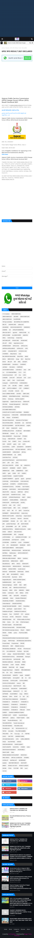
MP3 (4, 574)
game (14, 444)
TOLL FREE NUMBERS (21, 731)
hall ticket (5, 489)
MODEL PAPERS (12, 569)
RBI (23, 659)
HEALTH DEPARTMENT (23, 489)
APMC (10, 343)
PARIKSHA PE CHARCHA (20, 611)
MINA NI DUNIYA (7, 566)
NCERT (15, 585)
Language (20, 534)
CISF (25, 377)
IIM (12, 510)
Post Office (5, 635)
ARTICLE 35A (16, 346)
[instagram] (24, 781)
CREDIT (20, 385)
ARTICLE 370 (24, 346)
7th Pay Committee (7, 322)
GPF (8, 462)
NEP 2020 (5, 587)
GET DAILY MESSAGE (20, 449)
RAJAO (28, 654)
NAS (14, 582)
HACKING (18, 486)
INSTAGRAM (5, 518)
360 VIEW (16, 316)
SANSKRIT (27, 675)
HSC (14, 505)
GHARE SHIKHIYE (7, 452)
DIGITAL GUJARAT (19, 399)
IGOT (8, 510)
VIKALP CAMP (6, 752)
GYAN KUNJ (5, 481)
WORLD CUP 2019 (12, 765)
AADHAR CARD (12, 324)
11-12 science (6, 314)
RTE (3, 672)
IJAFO (20, 510)
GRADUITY (5, 468)
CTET (20, 388)
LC (13, 537)
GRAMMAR (12, 468)
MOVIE (27, 571)
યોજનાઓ (8, 110)
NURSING (5, 595)
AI (28, 332)
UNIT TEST (10, 736)
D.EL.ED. (17, 391)
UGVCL (4, 736)
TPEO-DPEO (5, 733)
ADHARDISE (5, 327)
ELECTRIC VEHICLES (19, 425)
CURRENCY (26, 388)
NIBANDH (21, 590)
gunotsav (28, 478)
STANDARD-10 (6, 702)
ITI (29, 521)
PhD (17, 622)
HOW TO (5, 505)
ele (23, 423)
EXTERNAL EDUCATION (8, 431)
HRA (10, 505)
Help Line (13, 492)
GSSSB (14, 473)
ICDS (19, 508)
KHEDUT (10, 532)
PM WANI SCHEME (21, 627)
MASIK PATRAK (6, 550)
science (19, 683)
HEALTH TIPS (6, 492)
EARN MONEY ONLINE (25, 415)
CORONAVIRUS (23, 383)
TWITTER (27, 733)
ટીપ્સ (17, 110)
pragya (4, 640)
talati (28, 717)
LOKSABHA (26, 542)
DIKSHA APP (26, 401)
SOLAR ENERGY (13, 694)
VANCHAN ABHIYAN (7, 744)
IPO (21, 521)
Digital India (5, 401)
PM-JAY (22, 630)
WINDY (4, 765)
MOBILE (4, 569)
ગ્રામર (26, 768)
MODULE (5, 571)
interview (26, 518)
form (19, 441)
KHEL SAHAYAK (18, 532)
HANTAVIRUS (12, 489)
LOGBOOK (13, 542)
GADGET (9, 444)
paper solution (18, 609)
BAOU (4, 359)
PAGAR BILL (26, 606)
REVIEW (23, 664)
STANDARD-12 (24, 702)
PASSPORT (16, 614)
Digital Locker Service (16, 401)
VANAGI (19, 741)
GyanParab (5, 484)
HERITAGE (20, 492)
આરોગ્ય (14, 110)
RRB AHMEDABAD (25, 670)
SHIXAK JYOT (16, 691)
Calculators (15, 364)
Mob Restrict (26, 566)
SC (26, 678)
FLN (25, 439)
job (16, 526)
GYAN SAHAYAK (24, 481)
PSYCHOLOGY (27, 648)
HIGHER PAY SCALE (15, 494)
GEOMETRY (28, 446)
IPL (17, 521)
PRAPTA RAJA (11, 640)
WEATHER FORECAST (14, 763)
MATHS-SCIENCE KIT (23, 553)
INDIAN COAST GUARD (8, 516)
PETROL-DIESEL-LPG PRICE (23, 619)
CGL (20, 375)
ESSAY (7, 428)
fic (17, 433)
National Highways (7, 585)
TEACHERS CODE (18, 725)
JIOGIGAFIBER (9, 526)
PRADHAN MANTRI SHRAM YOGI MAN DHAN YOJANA (15, 638)
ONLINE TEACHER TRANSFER (9, 606)
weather (5, 763)
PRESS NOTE (5, 646)
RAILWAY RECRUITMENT (19, 654)
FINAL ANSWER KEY (7, 436)
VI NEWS (23, 747)
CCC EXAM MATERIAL (11, 372)
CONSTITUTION (14, 383)
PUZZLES (19, 651)
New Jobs (5, 590)
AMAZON (25, 335)
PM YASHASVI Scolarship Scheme (11, 630)
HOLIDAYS (5, 500)
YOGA (9, 768)
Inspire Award (27, 516)
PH (13, 622)
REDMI (23, 662)
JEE (18, 524)
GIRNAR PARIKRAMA (7, 454)
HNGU (28, 497)
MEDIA (19, 558)
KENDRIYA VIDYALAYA (20, 529)
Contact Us (16, 929)
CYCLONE (10, 391)
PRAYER (22, 643)
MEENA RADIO (14, 561)
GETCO (29, 449)
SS (20, 696)
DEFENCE (5, 396)
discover (23, 929)
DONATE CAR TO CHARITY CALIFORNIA (12, 412)
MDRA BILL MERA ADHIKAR (9, 558)
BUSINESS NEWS (6, 364)
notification (11, 593)
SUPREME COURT (7, 715)
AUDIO (4, 351)
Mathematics (13, 553)
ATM (26, 348)
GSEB (13, 470)
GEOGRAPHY (20, 446)
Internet (19, 518)
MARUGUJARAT (19, 547)
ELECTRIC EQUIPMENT (8, 425)
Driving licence (6, 415)
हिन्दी (21, 768)
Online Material (6, 603)
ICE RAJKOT (25, 508)
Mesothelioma (6, 563)
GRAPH (24, 468)
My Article (14, 577)
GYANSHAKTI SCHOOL (8, 486)
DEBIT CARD (26, 393)
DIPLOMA (5, 404)
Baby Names (13, 353)
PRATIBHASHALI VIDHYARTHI (24, 640)
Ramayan (27, 656)
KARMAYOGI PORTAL (8, 529)
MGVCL (18, 563)
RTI (7, 672)
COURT (4, 385)
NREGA (21, 593)
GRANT (19, 468)
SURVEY (15, 715)
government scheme (21, 460)
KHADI (4, 532)
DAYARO (19, 393)
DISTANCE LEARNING (8, 407)
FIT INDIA (25, 436)
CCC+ (20, 372)
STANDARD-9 (14, 710)
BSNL (19, 361)
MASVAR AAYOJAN (16, 550)
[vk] (24, 788)
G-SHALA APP (26, 441)
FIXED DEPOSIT (11, 439)
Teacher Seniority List (19, 723)
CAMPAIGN (19, 367)
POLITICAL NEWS (23, 632)
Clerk (4, 380)
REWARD (5, 667)
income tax (26, 510)
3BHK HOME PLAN (24, 316)
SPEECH (26, 694)
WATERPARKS (22, 760)
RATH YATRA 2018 (7, 659)
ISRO (25, 521)
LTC (8, 545)
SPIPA (10, 696)
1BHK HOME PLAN (16, 314)
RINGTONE (11, 667)
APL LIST (5, 343)
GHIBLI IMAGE (16, 452)
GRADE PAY (27, 465)
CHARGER (5, 377)
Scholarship (5, 680)
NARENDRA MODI (7, 582)
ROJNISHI (17, 670)
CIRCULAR (19, 377)
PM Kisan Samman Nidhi (8, 627)
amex (17, 931)
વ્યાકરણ (4, 771)
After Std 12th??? (7, 332)
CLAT (29, 377)
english (28, 425)
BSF (15, 361)
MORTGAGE (20, 571)
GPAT (4, 462)
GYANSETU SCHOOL (23, 484)
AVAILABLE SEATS (12, 351)
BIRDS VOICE (11, 359)
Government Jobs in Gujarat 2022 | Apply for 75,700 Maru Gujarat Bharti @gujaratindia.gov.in (20, 869)
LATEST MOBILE (6, 537)
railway (9, 654)
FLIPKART (19, 439)
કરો (8, 115)
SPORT (15, 696)
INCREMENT (5, 513)
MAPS (28, 545)
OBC (10, 595)
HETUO (26, 492)
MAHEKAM (22, 545)
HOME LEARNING (14, 500)
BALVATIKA (20, 356)
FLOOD (4, 441)
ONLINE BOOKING (20, 601)
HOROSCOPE (6, 502)
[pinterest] (9, 788)
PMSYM (4, 632)
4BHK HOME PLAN (7, 319)
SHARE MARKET (23, 688)
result (12, 664)
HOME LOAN (23, 500)
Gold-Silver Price (7, 457)
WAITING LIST (13, 760)
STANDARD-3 (14, 704)
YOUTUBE (16, 768)
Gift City (24, 452)
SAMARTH (15, 675)
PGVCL (9, 622)
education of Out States (22, 420)
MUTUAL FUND (6, 577)
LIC (29, 537)
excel (20, 428)
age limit (15, 332)
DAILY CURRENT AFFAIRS (8, 393)
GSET (26, 470)
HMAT (23, 497)
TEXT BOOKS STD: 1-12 (21, 728)
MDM (15, 555)
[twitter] (9, 784)
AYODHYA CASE (23, 351)
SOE (26, 691)
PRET (12, 646)
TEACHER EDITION (7, 723)
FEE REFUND (5, 433)
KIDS (15, 534)
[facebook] (9, 781)
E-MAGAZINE (15, 415)
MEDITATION (6, 561)
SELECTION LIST (17, 686)
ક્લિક (6, 115)
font (9, 441)
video (28, 747)
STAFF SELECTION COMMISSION (10, 699)
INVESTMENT (6, 521)
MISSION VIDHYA (17, 566)
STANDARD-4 (23, 704)
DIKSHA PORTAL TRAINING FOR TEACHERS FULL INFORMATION (18, 809)
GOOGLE (15, 457)
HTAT (19, 505)
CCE (24, 372)
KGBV (29, 529)
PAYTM (11, 617)
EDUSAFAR (17, 423)
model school (21, 569)
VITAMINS (26, 757)
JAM (3, 524)
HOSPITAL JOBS (15, 502)
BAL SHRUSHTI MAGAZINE (9, 356)
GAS (19, 444)
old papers (23, 595)
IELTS (4, 510)
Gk (15, 454)
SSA (24, 696)
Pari (25, 609)
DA (22, 391)
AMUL (4, 338)
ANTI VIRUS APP (6, 340)
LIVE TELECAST (15, 539)
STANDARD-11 (15, 702)
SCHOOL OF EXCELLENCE (9, 683)
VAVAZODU (16, 747)
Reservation (5, 664)
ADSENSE (5, 330)
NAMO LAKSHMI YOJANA (19, 579)
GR (21, 465)
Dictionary (10, 399)
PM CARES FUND (18, 625)
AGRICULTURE (22, 332)
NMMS (27, 590)
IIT (16, 510)
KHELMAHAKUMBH (7, 534)
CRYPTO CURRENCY (12, 388)
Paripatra (5, 614)
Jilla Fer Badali (24, 524)
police (15, 632)
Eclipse (8, 417)
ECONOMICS (15, 417)
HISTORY (5, 497)
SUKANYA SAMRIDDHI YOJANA (16, 712)
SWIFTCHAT (5, 717)
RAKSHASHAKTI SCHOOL (9, 656)
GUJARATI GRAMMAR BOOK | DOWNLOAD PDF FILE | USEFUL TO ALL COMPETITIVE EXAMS (20, 911)
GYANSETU (13, 484)
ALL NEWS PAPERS (16, 335)
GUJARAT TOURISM (18, 476)
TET (13, 728)
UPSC (17, 739)
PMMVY (28, 630)
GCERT (13, 446)
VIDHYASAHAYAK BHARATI (9, 749)
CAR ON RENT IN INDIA (8, 369)
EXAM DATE (14, 428)
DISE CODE (25, 404)
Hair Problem (25, 486)
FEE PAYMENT (27, 431)
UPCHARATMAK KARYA (8, 739)
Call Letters (12, 367)
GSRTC (4, 473)
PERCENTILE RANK (7, 619)
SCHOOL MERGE (23, 680)
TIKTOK (4, 731)
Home (3, 48)
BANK (26, 356)
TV (22, 733)
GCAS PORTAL (6, 446)
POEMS (10, 632)
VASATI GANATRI (7, 747)
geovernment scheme (8, 449)
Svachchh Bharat (23, 715)
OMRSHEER (5, 598)
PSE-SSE (19, 648)
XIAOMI (4, 768)
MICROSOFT (25, 563)
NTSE (26, 593)
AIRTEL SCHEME (6, 335)
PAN (4, 609)
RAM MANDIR (20, 656)
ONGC (11, 598)
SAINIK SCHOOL (18, 672)
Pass (10, 614)
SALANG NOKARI (7, 675)
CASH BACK (19, 369)
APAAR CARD (15, 340)
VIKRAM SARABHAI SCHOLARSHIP (11, 755)
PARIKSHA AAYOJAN (7, 611)
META (13, 563)
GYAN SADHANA (14, 481)
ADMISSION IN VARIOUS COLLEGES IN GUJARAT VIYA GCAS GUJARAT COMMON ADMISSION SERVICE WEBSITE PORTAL (21, 856)
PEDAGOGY (18, 617)
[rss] (24, 784)
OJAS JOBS (16, 595)
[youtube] (9, 792)
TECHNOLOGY (6, 728)
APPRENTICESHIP (7, 346)
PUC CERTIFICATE (11, 651)
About (10, 929)
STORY (28, 710)
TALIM (4, 720)
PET (14, 619)
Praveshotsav (15, 643)
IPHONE (13, 521)
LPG (4, 545)
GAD (4, 444)
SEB (23, 683)
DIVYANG (17, 407)
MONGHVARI (12, 571)
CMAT (8, 380)
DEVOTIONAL (25, 396)
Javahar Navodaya (11, 524)
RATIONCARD (17, 659)
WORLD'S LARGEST (23, 765)
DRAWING (26, 412)
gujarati (17, 478)
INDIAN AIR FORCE (14, 513)
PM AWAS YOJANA (7, 625)
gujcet (22, 478)
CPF (9, 385)
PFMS (4, 622)
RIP (17, 667)
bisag (17, 359)
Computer (5, 383)
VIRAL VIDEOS (6, 757)
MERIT (21, 561)
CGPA (24, 375)
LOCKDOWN (6, 542)
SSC (28, 696)
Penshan (25, 617)
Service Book (6, 688)
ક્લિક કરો (27, 58)
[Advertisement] (17, 18)
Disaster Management (14, 404)
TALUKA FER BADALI (13, 720)
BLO (22, 359)
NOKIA (4, 593)
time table (10, 731)
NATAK (19, 582)
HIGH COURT (6, 494)
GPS (13, 462)
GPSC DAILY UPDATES (8, 465)
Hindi (24, 494)
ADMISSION (27, 327)
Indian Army (24, 513)
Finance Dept (17, 436)
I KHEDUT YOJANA (7, 508)
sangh (21, 675)
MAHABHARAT (14, 545)
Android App (11, 338)
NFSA (15, 590)
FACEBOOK (18, 431)
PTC (4, 651)
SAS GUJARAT (16, 678)
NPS (17, 593)
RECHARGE (17, 662)
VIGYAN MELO (21, 749)
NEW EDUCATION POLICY (20, 587)
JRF (19, 526)
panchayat (9, 609)
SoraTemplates (12, 934)
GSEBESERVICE (19, 470)
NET (10, 587)
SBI (22, 678)
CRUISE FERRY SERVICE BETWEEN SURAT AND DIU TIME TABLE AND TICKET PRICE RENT (21, 920)
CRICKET (27, 385)
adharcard (20, 324)
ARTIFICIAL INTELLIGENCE (9, 348)
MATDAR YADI (26, 550)
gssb (9, 473)
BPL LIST (10, 361)
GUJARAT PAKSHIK (7, 476)
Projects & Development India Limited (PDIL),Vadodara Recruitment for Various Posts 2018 (21, 878)
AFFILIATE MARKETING (18, 330)
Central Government (8, 375)
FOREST (14, 441)
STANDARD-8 (6, 710)
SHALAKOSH (14, 688)
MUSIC (22, 574)
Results (7, 48)
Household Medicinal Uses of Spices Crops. (20, 816)
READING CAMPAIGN (8, 662)
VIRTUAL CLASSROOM (16, 757)
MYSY (20, 577)
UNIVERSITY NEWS (19, 736)
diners (28, 929)
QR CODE (26, 651)
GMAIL (19, 454)
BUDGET (25, 361)
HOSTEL (23, 502)
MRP (8, 574)
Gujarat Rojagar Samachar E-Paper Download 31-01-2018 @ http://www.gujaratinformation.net (20, 886)
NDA (20, 585)
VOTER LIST (5, 760)
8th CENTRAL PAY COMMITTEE (21, 322)
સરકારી (4, 110)
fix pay (4, 439)
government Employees (8, 460)
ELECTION (28, 423)
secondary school (7, 686)
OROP (19, 606)
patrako (27, 614)
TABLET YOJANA (20, 717)
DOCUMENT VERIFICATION (9, 409)
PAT (22, 614)
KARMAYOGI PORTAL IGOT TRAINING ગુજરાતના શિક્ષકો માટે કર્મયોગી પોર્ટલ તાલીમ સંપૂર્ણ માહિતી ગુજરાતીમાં (20, 824)
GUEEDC (24, 473)
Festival (12, 433)
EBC (4, 417)
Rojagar (22, 667)
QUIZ (4, 654)
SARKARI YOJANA (7, 678)
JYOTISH (24, 526)
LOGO (19, 542)
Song (21, 694)
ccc (3, 372)
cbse (25, 369)
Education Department (8, 420)
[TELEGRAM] (24, 792)
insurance (13, 518)
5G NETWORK (17, 319)
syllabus (12, 717)
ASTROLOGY (20, 348)
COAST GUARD (20, 380)
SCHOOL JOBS (14, 680)
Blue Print (27, 359)
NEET (25, 585)
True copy (17, 733)
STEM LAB (22, 710)
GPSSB (16, 465)
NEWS (10, 590)
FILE (21, 433)
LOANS (22, 539)
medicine (25, 558)
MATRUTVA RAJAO (7, 555)
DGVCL (4, 399)
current (4, 391)
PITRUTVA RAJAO (24, 622)
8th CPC (4, 324)
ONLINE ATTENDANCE (20, 598)
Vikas (12, 752)
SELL (24, 686)
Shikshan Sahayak (7, 691)
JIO (3, 526)
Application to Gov (18, 343)
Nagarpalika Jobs (7, 579)
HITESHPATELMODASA (14, 497)
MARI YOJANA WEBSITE (8, 547)
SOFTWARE (5, 694)
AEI (10, 330)
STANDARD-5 (6, 707)
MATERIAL (5, 553)
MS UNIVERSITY (14, 574)
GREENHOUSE (6, 470)
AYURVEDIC (5, 353)
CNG (13, 380)
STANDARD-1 (23, 699)
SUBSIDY (5, 712)
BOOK (4, 361)
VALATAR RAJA (11, 741)
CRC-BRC (14, 385)
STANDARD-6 (14, 707)
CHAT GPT (12, 377)
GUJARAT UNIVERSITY (8, 478)
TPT (11, 733)
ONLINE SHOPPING (17, 603)
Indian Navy (19, 516)
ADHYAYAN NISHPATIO (16, 327)
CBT (29, 369)
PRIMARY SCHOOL (19, 646)
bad (20, 353)
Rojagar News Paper (8, 670)
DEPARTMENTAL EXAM (14, 396)
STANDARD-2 (6, 704)
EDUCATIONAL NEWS (8, 423)
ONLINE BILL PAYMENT (8, 601)
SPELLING (5, 696)
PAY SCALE (5, 617)
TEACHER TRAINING (7, 725)
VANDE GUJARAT (19, 744)
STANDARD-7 (23, 707)
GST (19, 473)
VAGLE (4, 741)
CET (16, 375)
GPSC (17, 462)
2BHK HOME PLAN (7, 316)
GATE (24, 444)
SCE (29, 678)
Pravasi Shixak (6, 643)
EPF (3, 428)
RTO (11, 672)
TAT (21, 720)
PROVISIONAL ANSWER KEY (9, 648)
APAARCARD (24, 340)
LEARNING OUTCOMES (21, 537)
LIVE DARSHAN (6, 539)
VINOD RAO (24, 755)
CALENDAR (23, 364)
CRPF (4, 388)
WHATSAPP (24, 763)
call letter (5, 367)
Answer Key (19, 338)
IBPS (15, 508)
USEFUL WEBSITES (25, 739)
